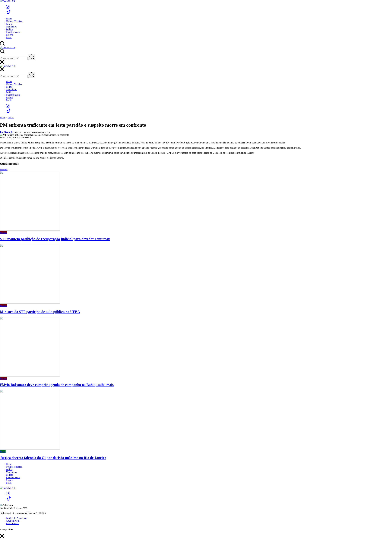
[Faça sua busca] (31, 57)
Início (2, 117)
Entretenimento (13, 32)
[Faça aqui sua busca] (31, 75)
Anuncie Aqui (12, 521)
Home (9, 18)
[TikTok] (8, 13)
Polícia (9, 24)
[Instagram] (7, 7)
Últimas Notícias (14, 21)
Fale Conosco (12, 523)
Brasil (9, 37)
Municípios (11, 26)
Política (9, 29)
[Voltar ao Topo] (2, 541)
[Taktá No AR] (7, 1)
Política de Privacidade (17, 518)
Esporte (9, 34)
